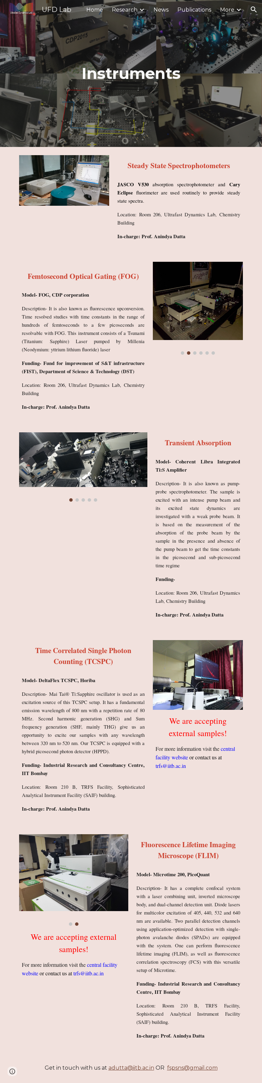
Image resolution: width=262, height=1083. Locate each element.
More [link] (227, 9)
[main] (130, 73)
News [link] (161, 9)
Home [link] (94, 9)
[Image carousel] (198, 308)
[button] (254, 9)
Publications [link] (194, 9)
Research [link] (124, 9)
